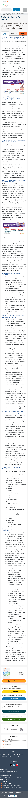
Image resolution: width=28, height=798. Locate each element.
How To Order (20, 754)
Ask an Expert (14, 698)
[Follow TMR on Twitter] (10, 764)
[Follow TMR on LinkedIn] (14, 764)
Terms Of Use (3, 754)
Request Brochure (22, 34)
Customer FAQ (11, 754)
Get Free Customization (14, 711)
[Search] (10, 10)
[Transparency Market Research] (6, 3)
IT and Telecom (7, 13)
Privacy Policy (12, 756)
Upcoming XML (3, 758)
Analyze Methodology (14, 719)
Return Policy (4, 756)
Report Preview (5, 34)
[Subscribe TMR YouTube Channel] (17, 764)
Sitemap (11, 758)
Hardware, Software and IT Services (17, 13)
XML (19, 756)
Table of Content (14, 34)
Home (2, 13)
